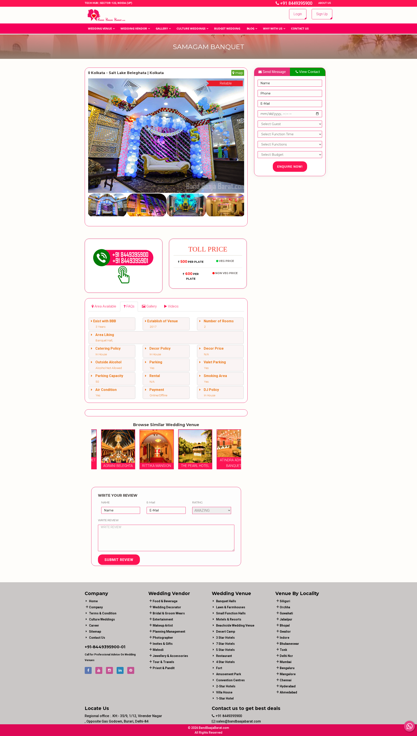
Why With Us (272, 28)
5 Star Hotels (225, 650)
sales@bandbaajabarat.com (238, 721)
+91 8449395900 (295, 3)
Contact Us (300, 28)
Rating (197, 502)
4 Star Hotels (225, 662)
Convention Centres (230, 680)
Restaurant (224, 656)
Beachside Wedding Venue (235, 625)
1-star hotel (225, 698)
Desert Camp (225, 631)
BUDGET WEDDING (227, 28)
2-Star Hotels (225, 686)
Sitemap (95, 631)
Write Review (108, 520)
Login (298, 14)
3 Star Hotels (225, 637)
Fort (219, 668)
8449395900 (106, 647)
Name (105, 502)
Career (94, 625)
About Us (325, 3)
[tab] (104, 306)
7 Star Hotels (225, 643)
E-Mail (151, 502)
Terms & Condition (102, 613)
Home (93, 601)
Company (96, 607)
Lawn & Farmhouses (230, 607)
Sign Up (322, 14)
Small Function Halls (231, 613)
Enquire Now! (290, 166)
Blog (250, 28)
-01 (122, 647)
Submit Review (118, 560)
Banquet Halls (226, 601)
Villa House (224, 692)
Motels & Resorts (228, 619)
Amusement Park (228, 674)
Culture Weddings (191, 28)
